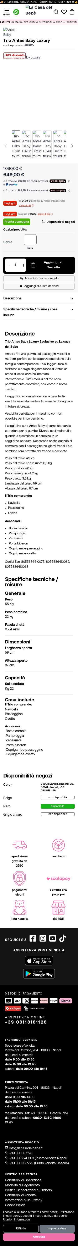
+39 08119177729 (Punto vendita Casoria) (39, 1163)
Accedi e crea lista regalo (41, 278)
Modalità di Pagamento (22, 1185)
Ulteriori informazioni (16, 1219)
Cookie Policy (15, 1205)
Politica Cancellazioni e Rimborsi (28, 1190)
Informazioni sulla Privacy (23, 1200)
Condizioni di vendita (20, 1195)
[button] (39, 90)
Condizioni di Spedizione (23, 1180)
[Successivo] (72, 145)
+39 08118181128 (26, 1022)
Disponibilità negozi (61, 222)
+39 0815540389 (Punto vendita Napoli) (38, 1158)
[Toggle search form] (56, 11)
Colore (7, 242)
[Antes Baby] (12, 33)
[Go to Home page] (39, 12)
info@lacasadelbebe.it (25, 1148)
